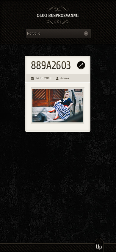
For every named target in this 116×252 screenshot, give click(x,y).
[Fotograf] (58, 16)
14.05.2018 (43, 78)
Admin (64, 78)
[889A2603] (58, 105)
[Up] (99, 244)
